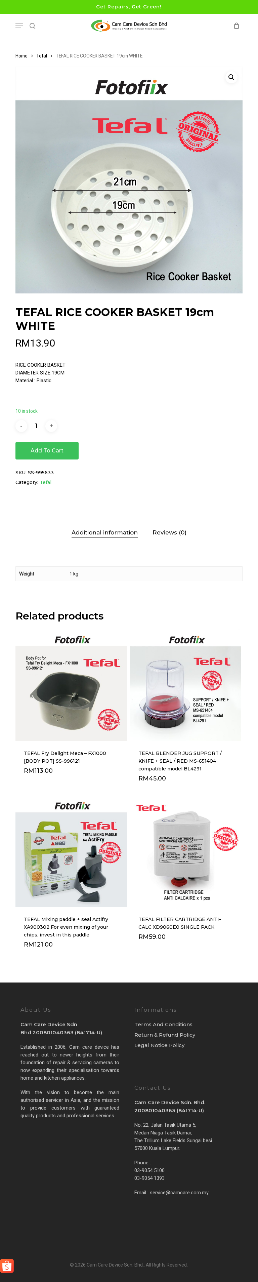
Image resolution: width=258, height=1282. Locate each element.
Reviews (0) (169, 532)
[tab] (104, 532)
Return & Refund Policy (164, 1035)
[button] (19, 26)
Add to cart (47, 450)
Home (21, 55)
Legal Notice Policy (159, 1045)
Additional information (105, 532)
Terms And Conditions (163, 1024)
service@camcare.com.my (179, 1193)
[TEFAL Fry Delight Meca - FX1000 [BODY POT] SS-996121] (71, 685)
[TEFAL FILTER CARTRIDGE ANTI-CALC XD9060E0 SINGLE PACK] (186, 851)
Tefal (41, 55)
